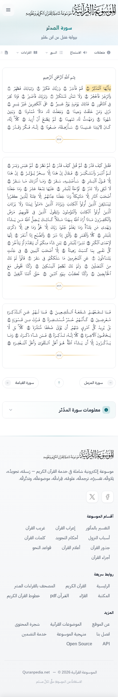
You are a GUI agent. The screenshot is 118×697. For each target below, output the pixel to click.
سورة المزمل (93, 383)
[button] (54, 52)
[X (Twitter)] (92, 497)
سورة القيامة (24, 383)
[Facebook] (108, 497)
